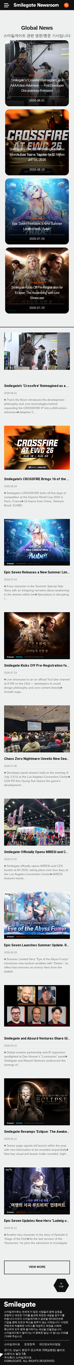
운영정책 (29, 1344)
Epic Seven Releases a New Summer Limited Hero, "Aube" (37, 572)
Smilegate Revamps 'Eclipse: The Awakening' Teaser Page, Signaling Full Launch (37, 1132)
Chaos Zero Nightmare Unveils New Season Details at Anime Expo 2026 (37, 759)
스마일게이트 (12, 1344)
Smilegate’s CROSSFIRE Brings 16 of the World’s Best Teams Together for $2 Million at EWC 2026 (37, 479)
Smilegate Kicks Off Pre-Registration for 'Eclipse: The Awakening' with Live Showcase (37, 665)
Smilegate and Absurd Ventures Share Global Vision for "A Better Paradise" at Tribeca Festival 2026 (37, 1038)
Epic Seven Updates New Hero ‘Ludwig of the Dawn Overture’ (37, 1221)
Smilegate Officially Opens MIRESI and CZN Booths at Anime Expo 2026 (37, 852)
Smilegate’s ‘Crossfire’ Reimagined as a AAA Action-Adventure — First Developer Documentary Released (37, 386)
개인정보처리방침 (49, 1344)
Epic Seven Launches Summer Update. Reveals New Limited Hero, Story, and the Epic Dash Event (37, 945)
